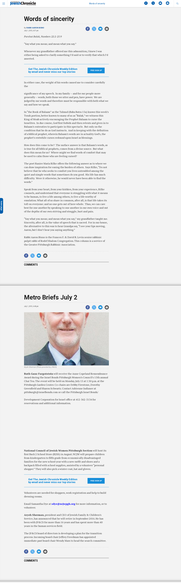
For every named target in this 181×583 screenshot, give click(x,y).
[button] (177, 3)
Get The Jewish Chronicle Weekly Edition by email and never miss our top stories (52, 70)
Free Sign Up (96, 70)
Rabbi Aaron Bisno (35, 28)
